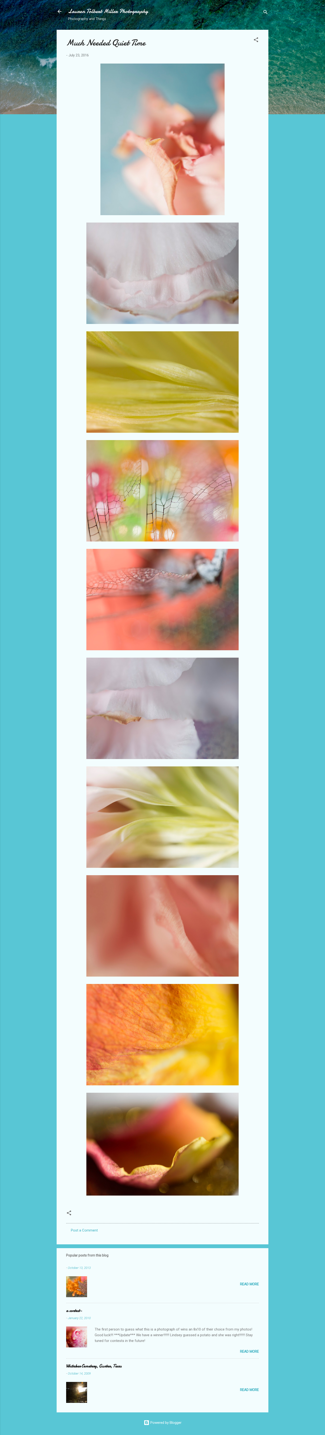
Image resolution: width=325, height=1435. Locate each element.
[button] (256, 40)
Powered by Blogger (165, 1422)
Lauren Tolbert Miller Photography (108, 11)
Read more (249, 1284)
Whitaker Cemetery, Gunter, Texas (94, 1366)
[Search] (265, 13)
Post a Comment (84, 1230)
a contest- (74, 1311)
